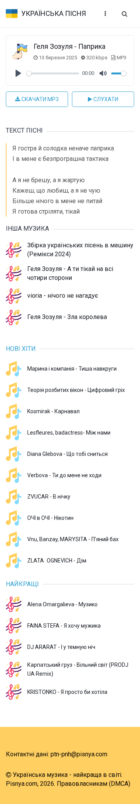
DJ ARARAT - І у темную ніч (61, 647)
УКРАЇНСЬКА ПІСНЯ (53, 13)
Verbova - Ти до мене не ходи (64, 475)
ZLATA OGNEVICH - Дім (56, 560)
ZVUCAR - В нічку (48, 496)
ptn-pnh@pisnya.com (79, 754)
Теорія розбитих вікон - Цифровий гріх (76, 390)
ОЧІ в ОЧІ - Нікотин (50, 518)
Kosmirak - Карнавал (53, 411)
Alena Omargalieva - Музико (62, 604)
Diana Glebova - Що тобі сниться (67, 454)
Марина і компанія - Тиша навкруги (72, 369)
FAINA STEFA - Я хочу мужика (64, 626)
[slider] (52, 73)
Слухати (105, 99)
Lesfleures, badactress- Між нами (68, 433)
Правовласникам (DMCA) (93, 783)
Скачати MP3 (39, 99)
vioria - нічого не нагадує (62, 295)
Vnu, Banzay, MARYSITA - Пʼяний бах (73, 539)
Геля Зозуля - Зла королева (67, 317)
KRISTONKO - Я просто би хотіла (67, 692)
